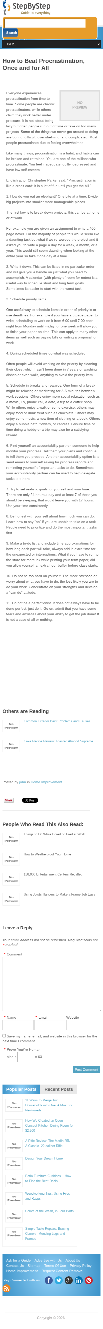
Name (11, 1017)
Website (72, 1017)
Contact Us (15, 1266)
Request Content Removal (62, 1271)
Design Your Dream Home (44, 1158)
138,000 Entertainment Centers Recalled (53, 874)
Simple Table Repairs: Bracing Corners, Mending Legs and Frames (47, 1234)
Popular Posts (21, 1089)
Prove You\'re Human (23, 1049)
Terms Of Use (55, 1266)
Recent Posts (58, 1089)
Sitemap (34, 1266)
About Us (73, 1260)
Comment (14, 954)
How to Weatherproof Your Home (47, 854)
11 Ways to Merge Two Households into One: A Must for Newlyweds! (48, 1105)
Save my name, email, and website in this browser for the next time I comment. (49, 1038)
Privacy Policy (81, 1266)
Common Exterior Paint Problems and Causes (57, 721)
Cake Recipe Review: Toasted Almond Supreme (58, 741)
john (22, 782)
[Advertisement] (52, 79)
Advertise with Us (48, 1260)
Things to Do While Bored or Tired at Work (54, 834)
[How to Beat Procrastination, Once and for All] (80, 105)
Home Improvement (46, 782)
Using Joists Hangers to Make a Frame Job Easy (59, 894)
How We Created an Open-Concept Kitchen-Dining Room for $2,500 (49, 1125)
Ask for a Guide (18, 1260)
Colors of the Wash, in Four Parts (49, 1211)
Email (42, 1017)
